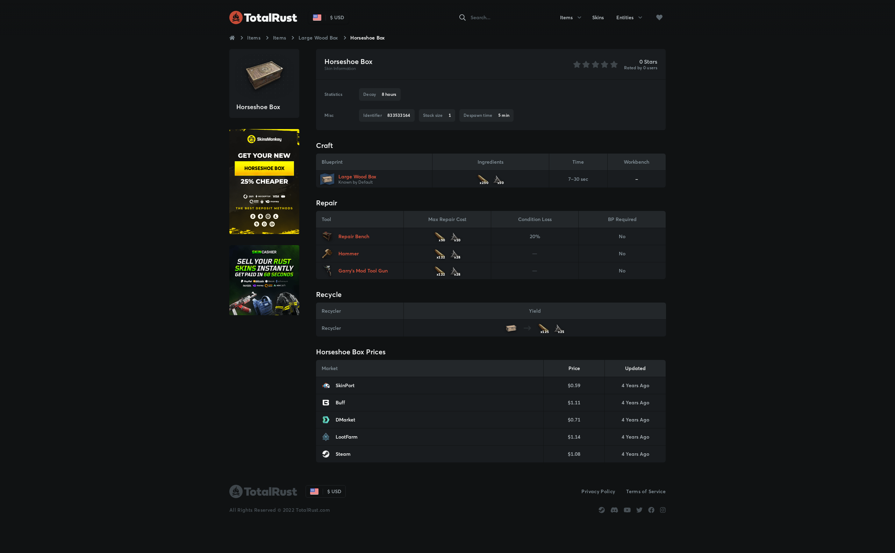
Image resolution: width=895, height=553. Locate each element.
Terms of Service (646, 491)
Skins (598, 17)
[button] (659, 17)
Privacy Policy (598, 491)
